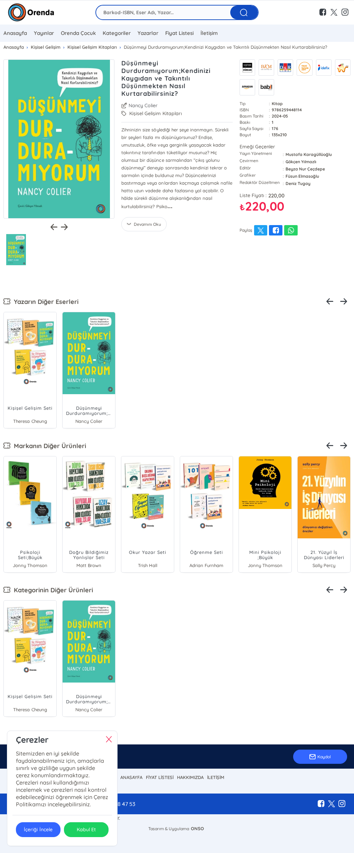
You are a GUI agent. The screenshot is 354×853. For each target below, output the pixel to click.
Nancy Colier (143, 105)
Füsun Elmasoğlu (302, 176)
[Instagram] (342, 804)
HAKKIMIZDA (190, 777)
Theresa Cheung (30, 421)
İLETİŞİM (215, 777)
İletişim (209, 33)
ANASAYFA (131, 777)
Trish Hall (147, 565)
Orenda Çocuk (78, 33)
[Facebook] (321, 804)
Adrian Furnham (206, 565)
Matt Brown (88, 565)
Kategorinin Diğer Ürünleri (51, 590)
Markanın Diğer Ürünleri (48, 446)
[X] (331, 804)
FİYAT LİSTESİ (160, 777)
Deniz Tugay (298, 183)
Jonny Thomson (30, 565)
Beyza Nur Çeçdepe (305, 168)
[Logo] (31, 12)
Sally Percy (324, 565)
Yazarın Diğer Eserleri (44, 302)
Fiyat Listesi (179, 33)
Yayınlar (44, 33)
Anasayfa (15, 33)
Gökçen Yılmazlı (301, 161)
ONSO (197, 828)
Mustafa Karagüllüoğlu (309, 154)
